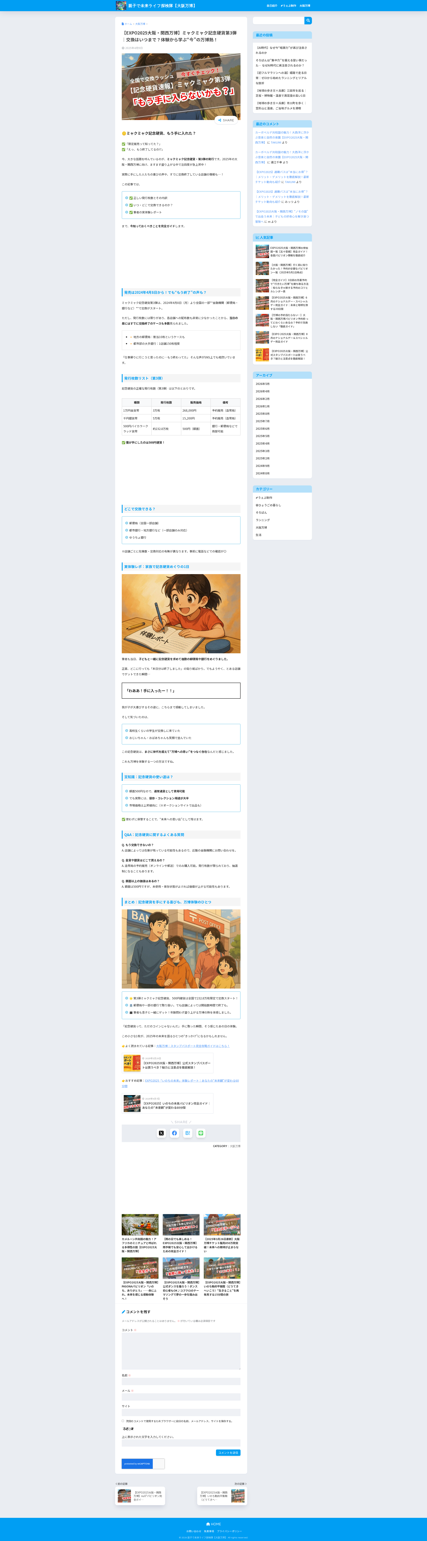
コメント (129, 1330)
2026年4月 (263, 391)
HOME (215, 1524)
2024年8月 (263, 473)
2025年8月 (263, 414)
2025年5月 (263, 436)
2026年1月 (263, 406)
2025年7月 (263, 421)
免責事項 (209, 1531)
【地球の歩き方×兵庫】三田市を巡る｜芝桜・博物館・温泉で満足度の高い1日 (281, 93)
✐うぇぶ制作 (288, 6)
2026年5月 (263, 384)
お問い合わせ (193, 1531)
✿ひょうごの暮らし (268, 505)
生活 (258, 535)
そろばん (261, 512)
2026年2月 (263, 399)
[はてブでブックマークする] (187, 1133)
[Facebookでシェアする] (174, 1133)
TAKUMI (276, 142)
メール (128, 1390)
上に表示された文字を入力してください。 (148, 1437)
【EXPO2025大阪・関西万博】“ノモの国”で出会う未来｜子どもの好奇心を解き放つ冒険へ (282, 216)
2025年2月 (263, 458)
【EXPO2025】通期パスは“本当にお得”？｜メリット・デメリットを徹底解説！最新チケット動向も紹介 (282, 177)
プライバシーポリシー (229, 1531)
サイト (126, 1406)
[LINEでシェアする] (200, 1133)
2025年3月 (263, 451)
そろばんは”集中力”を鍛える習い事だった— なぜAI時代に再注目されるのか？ (281, 62)
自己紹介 (272, 6)
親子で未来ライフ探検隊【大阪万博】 (162, 5)
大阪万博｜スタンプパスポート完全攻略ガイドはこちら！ (193, 1046)
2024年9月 (263, 466)
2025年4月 (263, 443)
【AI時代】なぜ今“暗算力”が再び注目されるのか (281, 50)
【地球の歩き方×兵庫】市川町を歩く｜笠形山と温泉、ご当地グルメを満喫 (281, 105)
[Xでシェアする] (161, 1133)
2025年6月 (263, 429)
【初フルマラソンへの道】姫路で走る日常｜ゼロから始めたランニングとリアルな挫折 (281, 78)
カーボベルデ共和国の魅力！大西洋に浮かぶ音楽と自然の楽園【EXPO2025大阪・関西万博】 (282, 137)
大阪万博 (305, 6)
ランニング (263, 520)
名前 (126, 1375)
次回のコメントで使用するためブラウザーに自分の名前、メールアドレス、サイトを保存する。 (180, 1421)
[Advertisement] (181, 256)
